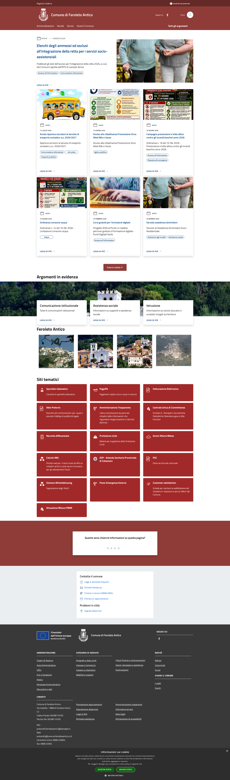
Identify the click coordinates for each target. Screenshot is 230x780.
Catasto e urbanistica (85, 670)
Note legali (120, 714)
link (140, 764)
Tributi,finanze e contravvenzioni (130, 660)
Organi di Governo (45, 660)
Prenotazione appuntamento (89, 704)
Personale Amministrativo (48, 684)
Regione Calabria (44, 3)
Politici (40, 679)
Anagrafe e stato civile (86, 660)
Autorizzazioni (122, 670)
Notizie (158, 660)
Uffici (39, 670)
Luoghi (158, 683)
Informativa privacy (124, 709)
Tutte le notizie (113, 267)
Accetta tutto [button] (104, 769)
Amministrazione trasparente (129, 704)
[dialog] (115, 764)
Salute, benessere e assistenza (129, 665)
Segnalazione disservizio (87, 709)
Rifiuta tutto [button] (125, 769)
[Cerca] (190, 15)
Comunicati (160, 665)
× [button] (227, 751)
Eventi (158, 688)
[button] (115, 775)
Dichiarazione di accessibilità (128, 718)
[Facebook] (166, 15)
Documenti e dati (44, 689)
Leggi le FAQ (81, 714)
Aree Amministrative (46, 665)
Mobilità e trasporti (84, 674)
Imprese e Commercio (86, 665)
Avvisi (44, 38)
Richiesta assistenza (85, 718)
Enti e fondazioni (44, 674)
